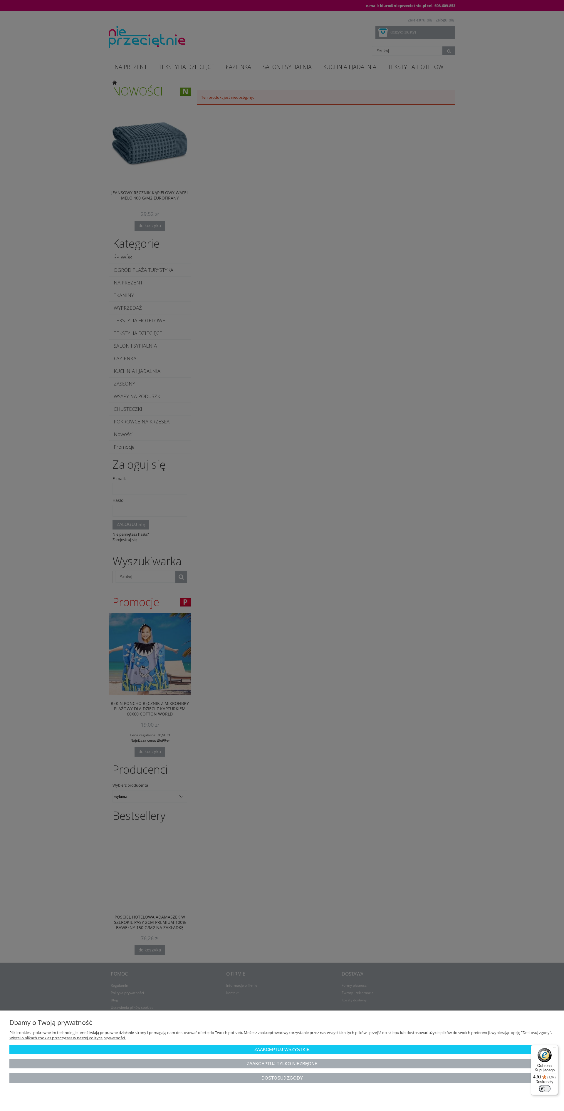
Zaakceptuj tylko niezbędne (282, 1063)
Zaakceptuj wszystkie (282, 1049)
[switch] (544, 1088)
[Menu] (554, 1048)
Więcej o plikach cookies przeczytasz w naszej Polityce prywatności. (67, 1037)
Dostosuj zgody (282, 1077)
